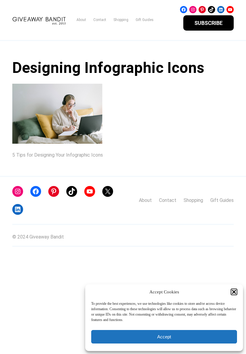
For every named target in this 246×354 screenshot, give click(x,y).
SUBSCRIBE (208, 23)
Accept (164, 336)
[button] (234, 292)
